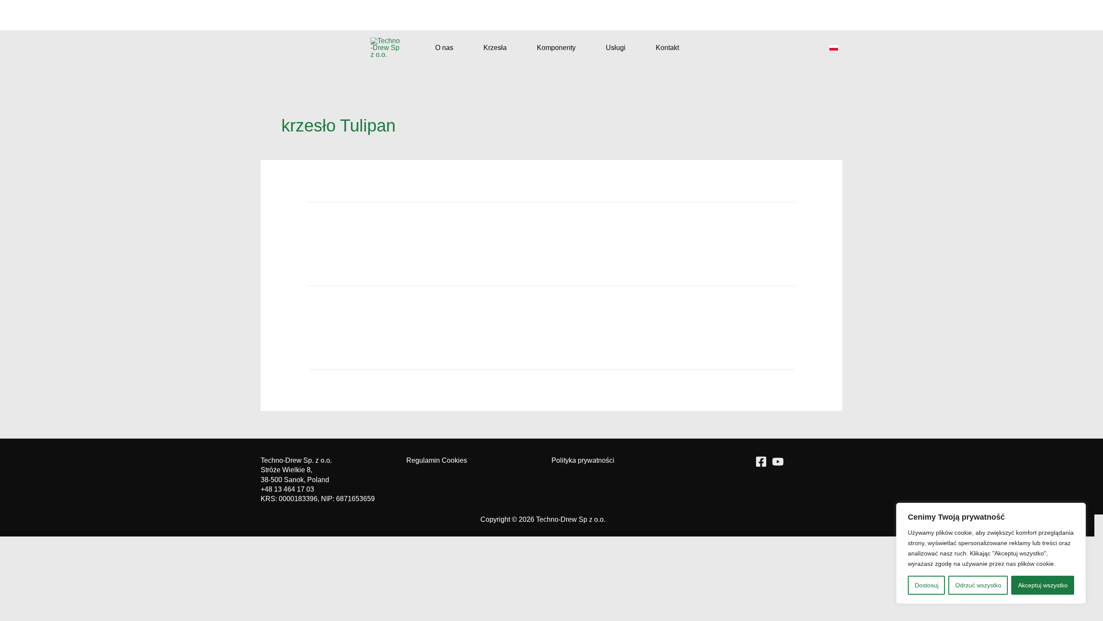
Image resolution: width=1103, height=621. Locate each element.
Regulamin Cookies (436, 460)
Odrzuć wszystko (978, 585)
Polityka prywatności (583, 460)
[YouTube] (778, 461)
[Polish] (833, 48)
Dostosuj (926, 585)
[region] (991, 553)
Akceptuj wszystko (1043, 585)
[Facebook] (761, 461)
